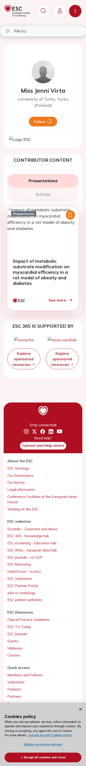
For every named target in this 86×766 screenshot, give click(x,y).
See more (57, 300)
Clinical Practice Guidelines (28, 619)
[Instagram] (26, 431)
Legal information (21, 489)
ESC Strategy (18, 468)
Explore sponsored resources (22, 359)
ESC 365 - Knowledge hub (28, 536)
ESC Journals (17, 634)
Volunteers (16, 682)
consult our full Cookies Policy (50, 735)
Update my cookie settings (43, 744)
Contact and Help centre (43, 445)
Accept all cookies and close (44, 757)
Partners (14, 696)
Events (12, 641)
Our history (16, 482)
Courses (13, 655)
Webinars (15, 648)
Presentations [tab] (43, 180)
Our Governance (20, 475)
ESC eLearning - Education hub (31, 543)
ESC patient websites (24, 600)
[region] (43, 734)
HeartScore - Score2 (24, 571)
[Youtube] (59, 432)
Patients (14, 689)
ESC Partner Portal (22, 586)
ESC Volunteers (19, 578)
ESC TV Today (19, 627)
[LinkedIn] (51, 431)
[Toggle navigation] (75, 11)
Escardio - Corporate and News (32, 529)
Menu (20, 31)
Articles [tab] (43, 194)
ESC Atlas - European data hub (32, 550)
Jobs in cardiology (21, 593)
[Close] (80, 709)
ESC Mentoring (19, 564)
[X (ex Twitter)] (34, 431)
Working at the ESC (23, 509)
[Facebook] (42, 431)
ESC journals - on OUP (25, 557)
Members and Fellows (25, 675)
